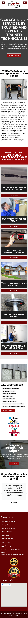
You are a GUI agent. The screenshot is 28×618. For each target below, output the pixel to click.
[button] (3, 2)
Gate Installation (7, 532)
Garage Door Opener (8, 521)
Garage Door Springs (8, 528)
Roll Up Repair (6, 542)
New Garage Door (7, 539)
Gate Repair (6, 535)
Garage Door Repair (8, 525)
